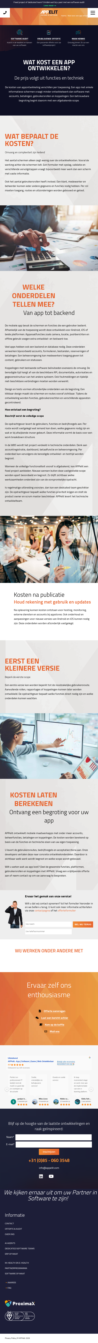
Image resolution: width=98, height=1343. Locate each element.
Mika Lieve (43, 1099)
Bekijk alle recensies (66, 1062)
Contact (9, 1224)
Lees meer (49, 6)
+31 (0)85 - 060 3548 (49, 1161)
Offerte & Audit (13, 1229)
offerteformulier (67, 911)
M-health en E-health (17, 1263)
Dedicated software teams (20, 1249)
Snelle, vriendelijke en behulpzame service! (36, 1081)
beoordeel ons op (64, 1064)
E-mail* (10, 1144)
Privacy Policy (10, 1338)
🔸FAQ (8, 1288)
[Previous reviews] (7, 1089)
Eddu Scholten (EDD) (86, 1099)
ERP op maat (11, 1254)
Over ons (9, 1234)
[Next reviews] (91, 1089)
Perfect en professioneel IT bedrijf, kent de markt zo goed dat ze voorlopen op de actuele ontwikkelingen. (17, 1084)
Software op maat (15, 1274)
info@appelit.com (49, 1168)
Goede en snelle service (59, 1078)
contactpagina (42, 911)
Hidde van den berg (65, 1099)
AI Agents (10, 1243)
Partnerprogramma (16, 1268)
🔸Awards (10, 1283)
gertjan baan (22, 1099)
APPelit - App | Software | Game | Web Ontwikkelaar (31, 1061)
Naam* (10, 1137)
